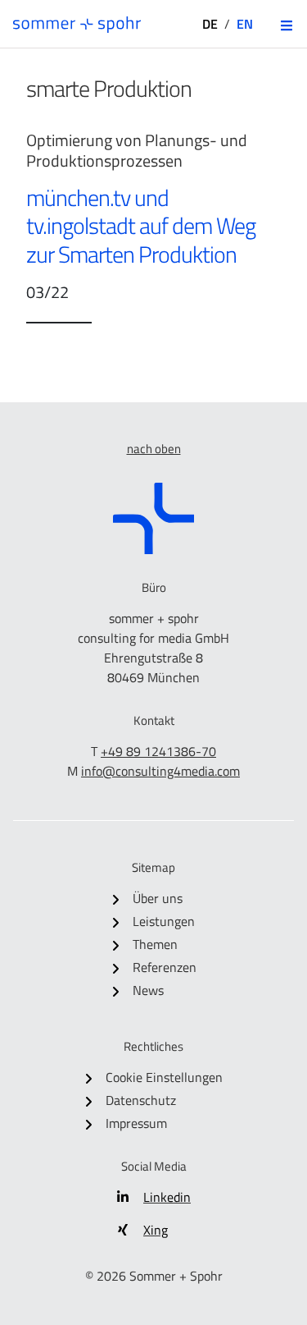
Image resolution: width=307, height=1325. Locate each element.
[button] (286, 25)
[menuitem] (153, 898)
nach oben (154, 448)
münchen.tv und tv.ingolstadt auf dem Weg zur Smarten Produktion (140, 226)
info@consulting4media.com (160, 771)
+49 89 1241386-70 (158, 751)
